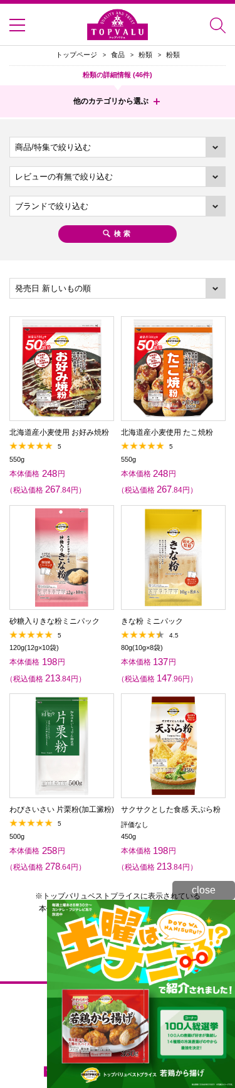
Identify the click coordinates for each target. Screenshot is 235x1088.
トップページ (76, 54)
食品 (118, 54)
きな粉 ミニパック (152, 621)
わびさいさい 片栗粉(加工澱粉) (61, 809)
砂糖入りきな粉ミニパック (54, 621)
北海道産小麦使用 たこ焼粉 (167, 432)
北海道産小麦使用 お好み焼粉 (59, 432)
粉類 (145, 54)
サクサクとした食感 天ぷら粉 (171, 809)
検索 (123, 233)
